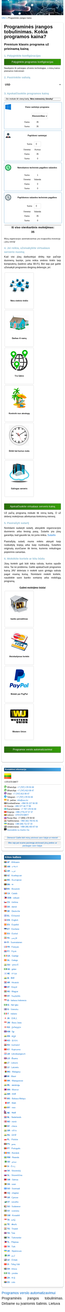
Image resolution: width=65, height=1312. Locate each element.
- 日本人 (12, 1018)
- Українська (14, 1251)
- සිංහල (11, 1166)
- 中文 (11, 1278)
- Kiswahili (13, 1215)
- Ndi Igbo (12, 1005)
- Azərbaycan (14, 875)
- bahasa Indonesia (16, 1000)
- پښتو (11, 1144)
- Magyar (12, 991)
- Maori (11, 1076)
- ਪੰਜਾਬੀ (11, 1135)
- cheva (12, 1126)
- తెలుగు (12, 1224)
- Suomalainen (14, 942)
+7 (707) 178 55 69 (25, 787)
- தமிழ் (11, 1220)
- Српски (12, 1197)
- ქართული (14, 1027)
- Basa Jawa (14, 1023)
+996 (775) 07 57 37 (24, 812)
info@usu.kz (22, 800)
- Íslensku (12, 1009)
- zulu (11, 1282)
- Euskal (12, 933)
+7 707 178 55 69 (28, 809)
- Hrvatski (13, 982)
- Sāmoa (12, 1180)
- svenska (13, 1211)
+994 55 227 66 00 (29, 803)
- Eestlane (13, 929)
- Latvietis (13, 1067)
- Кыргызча (13, 1049)
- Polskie (12, 1139)
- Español (13, 925)
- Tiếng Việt (13, 1264)
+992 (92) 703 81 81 (29, 821)
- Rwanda (13, 1157)
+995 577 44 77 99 (23, 806)
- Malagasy (14, 1072)
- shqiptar (13, 1193)
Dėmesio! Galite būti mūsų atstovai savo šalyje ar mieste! (32, 838)
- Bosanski (13, 889)
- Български (14, 880)
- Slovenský (14, 1171)
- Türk (11, 1246)
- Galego (12, 960)
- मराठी (11, 1094)
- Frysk (11, 951)
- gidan (11, 969)
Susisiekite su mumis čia (18, 830)
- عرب (11, 871)
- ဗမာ (11, 1107)
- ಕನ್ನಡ (11, 1036)
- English (12, 920)
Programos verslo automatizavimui (32, 749)
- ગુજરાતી (12, 965)
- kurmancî (13, 1045)
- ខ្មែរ (10, 1031)
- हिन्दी (10, 978)
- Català (12, 893)
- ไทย (11, 1233)
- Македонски (15, 1081)
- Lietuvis (12, 1063)
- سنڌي (11, 1162)
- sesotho (12, 1202)
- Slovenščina (14, 1175)
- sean (11, 1184)
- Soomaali (13, 1188)
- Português (13, 1148)
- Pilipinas (13, 1242)
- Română (13, 1153)
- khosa (12, 1269)
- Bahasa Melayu (16, 1098)
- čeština (12, 902)
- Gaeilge (12, 956)
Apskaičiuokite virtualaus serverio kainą (32, 506)
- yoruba (12, 1273)
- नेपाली (11, 1113)
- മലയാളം (13, 1085)
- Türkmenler (14, 1238)
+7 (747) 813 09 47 (25, 790)
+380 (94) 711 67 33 (23, 824)
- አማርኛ (12, 866)
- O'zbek (12, 1260)
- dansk (12, 907)
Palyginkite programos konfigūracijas (32, 61)
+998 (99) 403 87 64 (29, 827)
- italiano (12, 1014)
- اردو (11, 1255)
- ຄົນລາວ (12, 1058)
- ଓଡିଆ (12, 1130)
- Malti (11, 1103)
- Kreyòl (12, 987)
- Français (13, 947)
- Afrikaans (13, 862)
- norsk (12, 1121)
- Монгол (13, 1090)
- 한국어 (12, 1040)
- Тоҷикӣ (12, 1229)
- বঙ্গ (10, 884)
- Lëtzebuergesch (16, 1054)
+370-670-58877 (22, 815)
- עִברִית (12, 973)
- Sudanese (13, 1206)
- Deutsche (13, 911)
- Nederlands (14, 1117)
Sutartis (51, 535)
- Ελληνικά (13, 916)
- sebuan (13, 898)
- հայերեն (13, 996)
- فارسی (12, 938)
